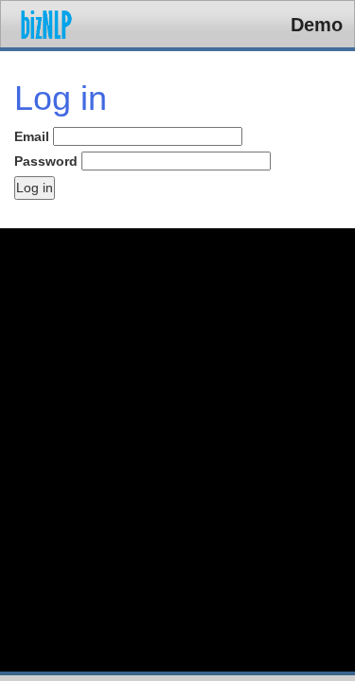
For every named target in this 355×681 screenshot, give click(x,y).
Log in (34, 187)
